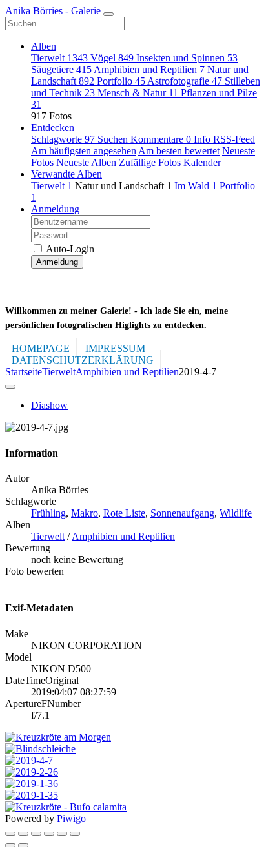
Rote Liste (124, 513)
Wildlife (236, 513)
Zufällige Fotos (150, 162)
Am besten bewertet (179, 150)
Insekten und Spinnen (187, 57)
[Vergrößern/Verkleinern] (49, 834)
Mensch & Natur (137, 92)
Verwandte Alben (66, 174)
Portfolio (121, 81)
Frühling (48, 513)
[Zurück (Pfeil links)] (10, 845)
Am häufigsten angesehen (83, 150)
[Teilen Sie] (23, 834)
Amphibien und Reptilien (149, 69)
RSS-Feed (234, 139)
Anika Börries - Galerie (53, 10)
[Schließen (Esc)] (10, 834)
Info (203, 139)
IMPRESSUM (115, 348)
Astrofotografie (184, 81)
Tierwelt (59, 57)
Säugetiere (61, 69)
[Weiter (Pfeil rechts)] (23, 845)
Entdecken (52, 127)
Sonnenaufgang (182, 513)
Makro (84, 513)
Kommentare (160, 139)
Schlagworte (63, 139)
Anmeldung (55, 208)
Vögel (112, 57)
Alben (43, 46)
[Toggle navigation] (108, 14)
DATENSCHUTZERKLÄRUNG (83, 360)
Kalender (202, 162)
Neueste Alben (86, 162)
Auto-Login (69, 248)
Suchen (113, 139)
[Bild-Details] (62, 834)
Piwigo (71, 818)
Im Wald (195, 185)
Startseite (23, 371)
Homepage (41, 348)
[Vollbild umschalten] (36, 834)
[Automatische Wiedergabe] (75, 834)
